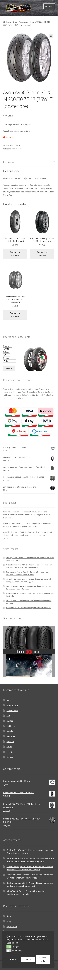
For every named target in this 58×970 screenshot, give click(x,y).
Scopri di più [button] (12, 943)
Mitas (9, 746)
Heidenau (11, 726)
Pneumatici (23, 22)
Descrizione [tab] (8, 162)
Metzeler (11, 736)
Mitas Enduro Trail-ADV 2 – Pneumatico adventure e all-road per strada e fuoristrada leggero (29, 566)
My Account (12, 926)
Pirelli (9, 751)
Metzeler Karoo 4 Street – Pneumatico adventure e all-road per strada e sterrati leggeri (28, 580)
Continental (12, 710)
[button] (51, 36)
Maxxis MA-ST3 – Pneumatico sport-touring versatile (28, 607)
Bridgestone (12, 705)
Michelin (10, 741)
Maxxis (10, 731)
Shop (15, 22)
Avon (9, 700)
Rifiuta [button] (13, 959)
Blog (9, 921)
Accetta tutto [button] (42, 959)
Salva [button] (28, 959)
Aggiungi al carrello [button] (15, 254)
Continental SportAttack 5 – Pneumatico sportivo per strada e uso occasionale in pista (28, 573)
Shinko (10, 757)
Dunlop (10, 720)
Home (8, 22)
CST (8, 715)
